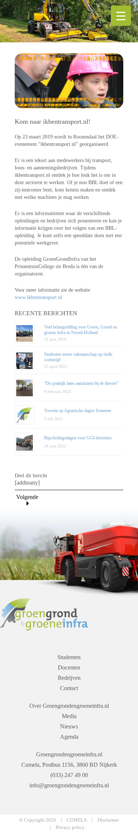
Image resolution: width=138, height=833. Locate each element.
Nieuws (69, 726)
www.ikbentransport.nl (38, 297)
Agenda (69, 737)
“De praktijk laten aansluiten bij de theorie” (81, 383)
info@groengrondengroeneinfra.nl (69, 785)
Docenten (69, 667)
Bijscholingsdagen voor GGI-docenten (78, 437)
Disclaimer (108, 820)
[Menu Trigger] (121, 16)
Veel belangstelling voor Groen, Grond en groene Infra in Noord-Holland (80, 329)
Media (69, 716)
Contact (69, 688)
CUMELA (77, 820)
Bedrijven (69, 678)
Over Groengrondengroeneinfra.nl (69, 706)
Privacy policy (70, 827)
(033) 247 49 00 (69, 775)
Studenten (69, 657)
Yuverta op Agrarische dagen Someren (77, 410)
